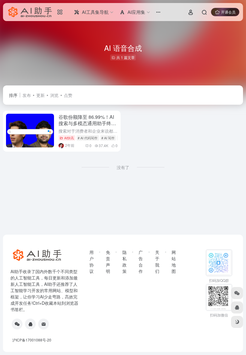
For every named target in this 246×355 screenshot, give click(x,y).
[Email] (43, 324)
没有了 (123, 167)
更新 (40, 95)
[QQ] (30, 324)
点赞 (68, 95)
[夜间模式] (237, 322)
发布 (26, 95)
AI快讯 (69, 137)
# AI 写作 (108, 137)
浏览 (54, 95)
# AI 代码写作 (88, 137)
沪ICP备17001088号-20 (31, 339)
